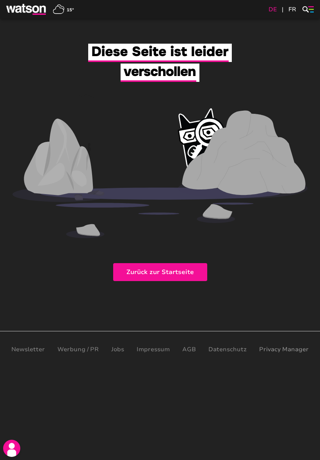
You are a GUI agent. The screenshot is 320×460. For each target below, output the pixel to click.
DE (272, 9)
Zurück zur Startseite (160, 272)
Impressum (153, 349)
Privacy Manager (284, 349)
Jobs (117, 349)
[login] (11, 448)
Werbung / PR (78, 349)
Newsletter (28, 349)
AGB (189, 349)
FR (292, 9)
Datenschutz (227, 349)
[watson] (26, 9)
